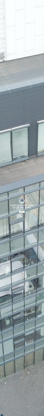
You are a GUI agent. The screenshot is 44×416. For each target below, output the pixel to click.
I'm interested (21, 211)
